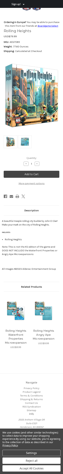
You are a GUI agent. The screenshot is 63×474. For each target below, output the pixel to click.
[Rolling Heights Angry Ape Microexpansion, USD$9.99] (43, 311)
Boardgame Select (48, 25)
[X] (23, 196)
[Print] (17, 196)
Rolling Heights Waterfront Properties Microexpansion (16, 336)
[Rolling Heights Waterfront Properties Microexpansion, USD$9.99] (15, 311)
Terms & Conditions (31, 395)
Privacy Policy (31, 388)
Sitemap (31, 410)
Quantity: (31, 158)
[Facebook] (5, 196)
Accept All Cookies (32, 468)
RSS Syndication (31, 406)
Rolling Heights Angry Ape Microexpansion (44, 334)
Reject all (31, 461)
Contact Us (31, 403)
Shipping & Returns (31, 399)
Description (31, 210)
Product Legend (31, 391)
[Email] (11, 196)
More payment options (32, 183)
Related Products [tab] (31, 286)
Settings (31, 453)
